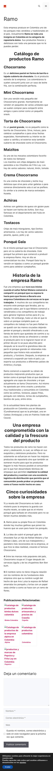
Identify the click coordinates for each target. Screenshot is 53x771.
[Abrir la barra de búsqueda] (39, 6)
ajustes (23, 762)
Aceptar (7, 767)
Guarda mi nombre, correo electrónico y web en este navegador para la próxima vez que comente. (26, 733)
